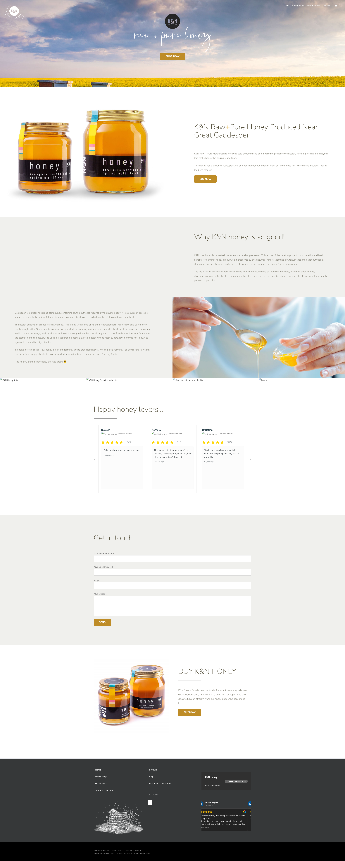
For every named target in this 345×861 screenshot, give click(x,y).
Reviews (153, 769)
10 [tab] (170, 497)
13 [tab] (182, 497)
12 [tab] (178, 497)
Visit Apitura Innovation (160, 783)
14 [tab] (186, 497)
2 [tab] (138, 497)
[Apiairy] (10, 380)
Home (98, 769)
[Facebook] (150, 802)
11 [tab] (174, 497)
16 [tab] (194, 497)
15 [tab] (190, 497)
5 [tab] (150, 497)
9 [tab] (166, 497)
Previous (95, 458)
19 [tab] (207, 497)
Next (250, 458)
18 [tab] (202, 497)
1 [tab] (134, 497)
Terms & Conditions (104, 790)
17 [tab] (198, 497)
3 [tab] (142, 497)
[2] (263, 380)
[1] (102, 380)
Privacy (135, 853)
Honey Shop (101, 776)
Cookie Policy (145, 853)
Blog (151, 776)
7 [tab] (158, 497)
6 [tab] (154, 497)
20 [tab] (211, 497)
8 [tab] (162, 497)
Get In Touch (101, 783)
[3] (188, 380)
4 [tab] (146, 497)
